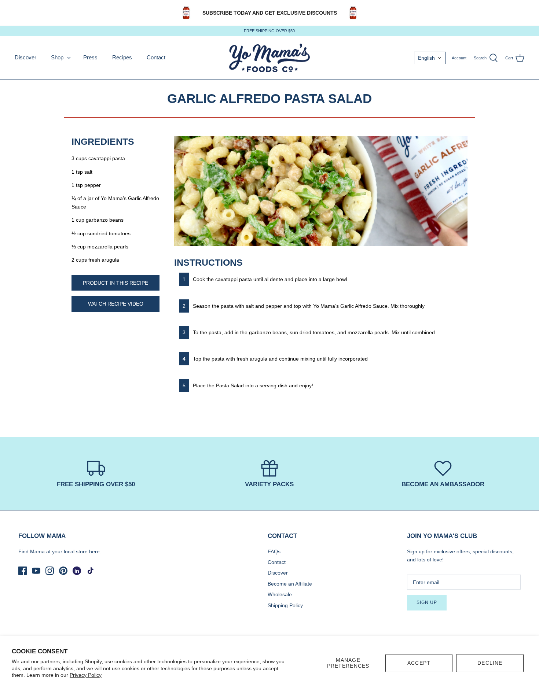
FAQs (274, 551)
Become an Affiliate (290, 584)
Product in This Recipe (115, 283)
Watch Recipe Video (115, 304)
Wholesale (280, 594)
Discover (25, 57)
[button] (429, 58)
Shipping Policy (285, 605)
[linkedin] (77, 571)
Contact (156, 57)
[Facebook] (22, 571)
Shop (57, 57)
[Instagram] (49, 571)
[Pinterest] (63, 571)
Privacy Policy (86, 675)
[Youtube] (36, 571)
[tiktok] (90, 571)
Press (90, 57)
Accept (418, 663)
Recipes (122, 57)
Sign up (427, 602)
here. (95, 551)
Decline (489, 663)
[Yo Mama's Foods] (269, 58)
